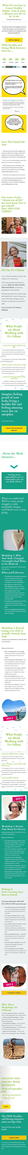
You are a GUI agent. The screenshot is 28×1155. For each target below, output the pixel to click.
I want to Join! (14, 1138)
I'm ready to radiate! (14, 993)
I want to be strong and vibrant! (14, 429)
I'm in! (6, 1106)
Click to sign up (14, 40)
